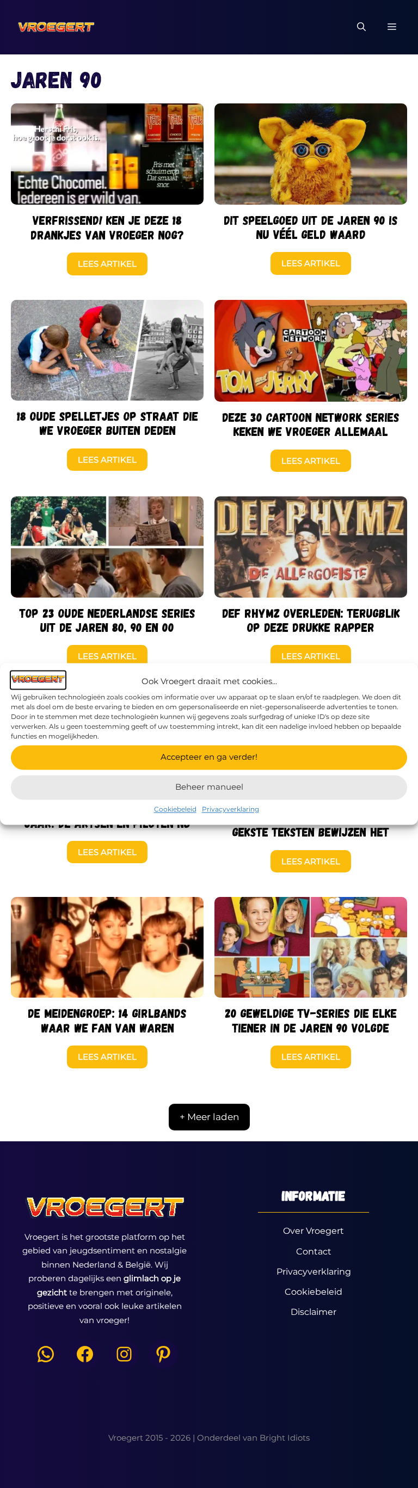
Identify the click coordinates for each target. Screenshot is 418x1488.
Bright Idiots (285, 1437)
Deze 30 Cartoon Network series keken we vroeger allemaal (310, 424)
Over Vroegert (313, 1231)
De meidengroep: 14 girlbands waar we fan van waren (107, 1020)
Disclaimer (313, 1312)
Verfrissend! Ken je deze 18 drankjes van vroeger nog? (107, 227)
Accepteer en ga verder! (209, 757)
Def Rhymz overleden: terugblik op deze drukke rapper (311, 620)
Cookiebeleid (175, 809)
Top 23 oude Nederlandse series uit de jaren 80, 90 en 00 (107, 620)
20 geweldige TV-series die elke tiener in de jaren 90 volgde (311, 1020)
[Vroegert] (55, 27)
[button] (361, 27)
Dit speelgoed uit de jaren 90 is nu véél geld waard (311, 227)
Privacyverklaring (230, 809)
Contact (313, 1251)
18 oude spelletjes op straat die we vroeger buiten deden (107, 423)
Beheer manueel (209, 787)
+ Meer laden (209, 1116)
